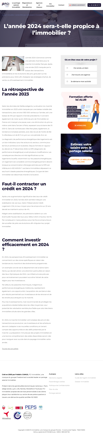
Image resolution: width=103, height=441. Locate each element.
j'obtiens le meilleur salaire (80, 161)
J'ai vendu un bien (81, 68)
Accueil (4, 15)
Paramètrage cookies (57, 382)
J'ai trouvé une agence (81, 75)
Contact (61, 5)
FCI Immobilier (50, 5)
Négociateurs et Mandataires (27, 5)
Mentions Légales (55, 378)
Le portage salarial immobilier (16, 5)
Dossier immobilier (82, 382)
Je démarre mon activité (81, 81)
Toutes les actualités (10, 349)
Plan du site (53, 389)
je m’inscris (80, 125)
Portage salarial (55, 393)
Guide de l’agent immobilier (85, 378)
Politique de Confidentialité (59, 385)
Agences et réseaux (39, 5)
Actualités (11, 15)
